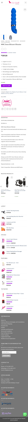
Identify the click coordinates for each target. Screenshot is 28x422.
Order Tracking (4, 335)
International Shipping (6, 323)
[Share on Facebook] (5, 109)
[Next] (24, 20)
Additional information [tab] (7, 120)
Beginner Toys (15, 41)
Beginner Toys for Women (17, 92)
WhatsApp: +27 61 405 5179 (8, 368)
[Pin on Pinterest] (13, 109)
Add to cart (6, 85)
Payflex (3, 327)
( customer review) (11, 52)
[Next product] (2, 49)
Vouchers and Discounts (7, 329)
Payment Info (4, 325)
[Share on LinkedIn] (15, 109)
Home (2, 41)
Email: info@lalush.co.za (7, 370)
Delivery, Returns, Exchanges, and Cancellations (12, 322)
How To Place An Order (7, 333)
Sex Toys (8, 41)
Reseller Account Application (8, 338)
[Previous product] (5, 49)
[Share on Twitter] (7, 109)
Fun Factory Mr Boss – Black (6, 191)
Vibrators (11, 93)
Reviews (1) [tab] (4, 123)
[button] (2, 2)
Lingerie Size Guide (5, 336)
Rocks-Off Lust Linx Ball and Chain (20, 191)
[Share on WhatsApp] (2, 109)
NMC (5, 96)
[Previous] (3, 20)
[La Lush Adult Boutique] (14, 2)
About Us (3, 320)
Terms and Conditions (6, 331)
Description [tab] (4, 117)
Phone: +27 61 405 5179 (7, 366)
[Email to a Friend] (10, 109)
